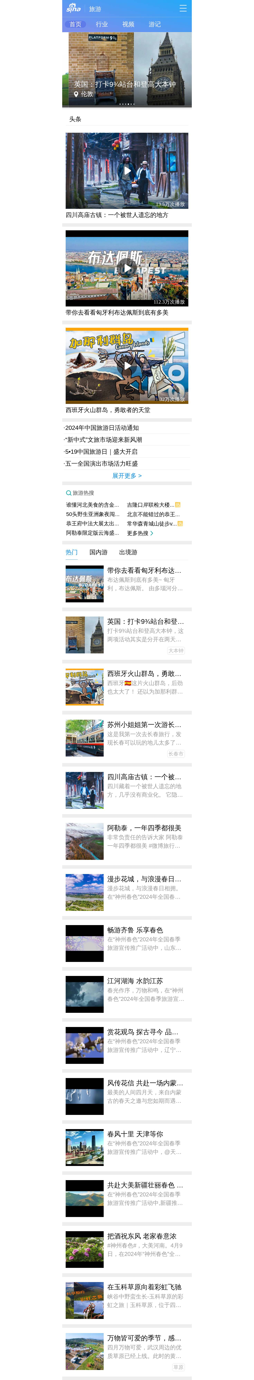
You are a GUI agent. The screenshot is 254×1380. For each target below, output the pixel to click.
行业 (102, 24)
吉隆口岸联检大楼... (153, 505)
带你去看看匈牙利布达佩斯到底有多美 (117, 312)
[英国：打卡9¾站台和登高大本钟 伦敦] (127, 34)
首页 (75, 24)
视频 (128, 24)
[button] (120, 104)
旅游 (95, 9)
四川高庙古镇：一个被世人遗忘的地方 (117, 215)
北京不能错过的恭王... (153, 514)
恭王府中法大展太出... (92, 524)
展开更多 (124, 475)
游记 (155, 24)
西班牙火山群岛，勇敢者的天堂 (108, 410)
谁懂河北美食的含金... (92, 505)
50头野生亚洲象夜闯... (93, 514)
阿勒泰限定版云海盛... (92, 533)
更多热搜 (137, 533)
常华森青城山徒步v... (154, 524)
